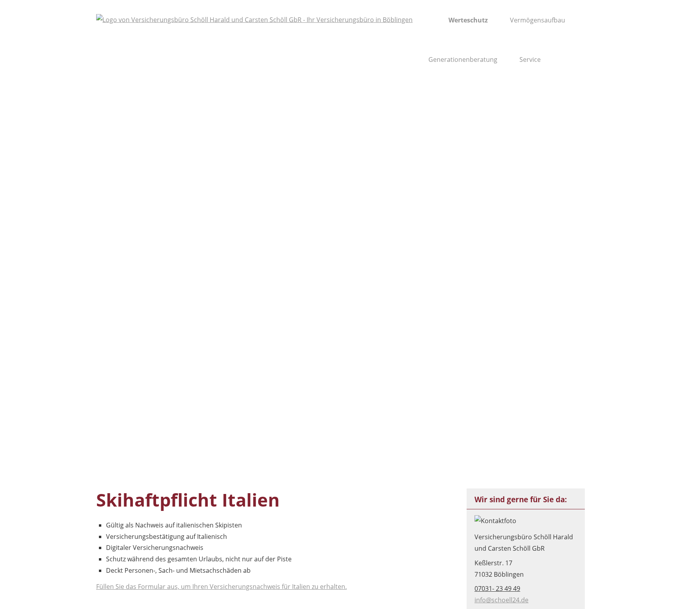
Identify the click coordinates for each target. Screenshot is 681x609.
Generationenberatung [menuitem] (462, 59)
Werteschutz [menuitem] (468, 20)
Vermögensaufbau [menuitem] (537, 20)
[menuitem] (431, 20)
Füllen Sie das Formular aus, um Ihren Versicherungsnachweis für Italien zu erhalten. (221, 586)
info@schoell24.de (501, 600)
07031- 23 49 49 (497, 588)
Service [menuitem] (530, 59)
